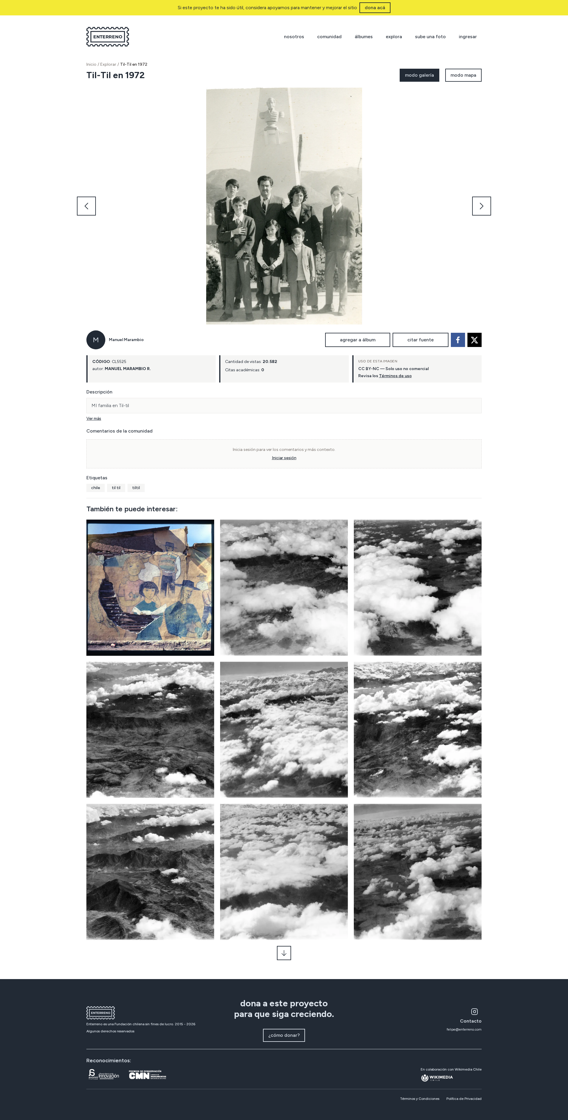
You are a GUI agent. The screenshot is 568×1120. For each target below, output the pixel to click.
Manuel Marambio (126, 339)
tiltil (136, 487)
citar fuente (420, 340)
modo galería (419, 75)
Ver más (93, 418)
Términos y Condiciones (419, 1099)
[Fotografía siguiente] (481, 206)
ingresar (468, 36)
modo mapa (463, 75)
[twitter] (474, 340)
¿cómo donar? (284, 1035)
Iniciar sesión (284, 457)
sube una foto (430, 36)
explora (394, 36)
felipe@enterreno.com (464, 1029)
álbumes (364, 36)
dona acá (375, 7)
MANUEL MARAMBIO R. (128, 368)
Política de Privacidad (464, 1099)
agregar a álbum (357, 340)
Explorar (108, 64)
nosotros (294, 36)
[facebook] (458, 340)
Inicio (91, 64)
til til (116, 487)
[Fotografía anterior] (86, 206)
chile (95, 487)
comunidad (329, 36)
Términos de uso (395, 375)
